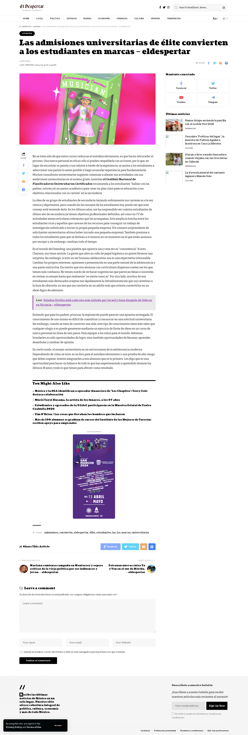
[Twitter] (164, 7)
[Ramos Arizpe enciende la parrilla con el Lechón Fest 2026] (174, 125)
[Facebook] (160, 7)
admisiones (51, 532)
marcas (126, 532)
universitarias (140, 532)
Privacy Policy (14, 727)
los (118, 532)
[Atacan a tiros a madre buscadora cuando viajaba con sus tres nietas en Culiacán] (174, 159)
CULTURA (189, 148)
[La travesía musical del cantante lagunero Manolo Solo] (174, 177)
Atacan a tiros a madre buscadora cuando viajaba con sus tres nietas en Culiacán (206, 158)
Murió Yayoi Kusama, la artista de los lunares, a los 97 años (77, 400)
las (114, 532)
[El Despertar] (32, 8)
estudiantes (103, 532)
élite (92, 532)
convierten (66, 532)
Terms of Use (34, 727)
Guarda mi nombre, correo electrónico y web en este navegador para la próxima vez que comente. (75, 652)
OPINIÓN (27, 33)
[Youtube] (181, 99)
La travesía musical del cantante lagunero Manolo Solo (205, 174)
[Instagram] (168, 7)
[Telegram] (213, 99)
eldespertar (81, 532)
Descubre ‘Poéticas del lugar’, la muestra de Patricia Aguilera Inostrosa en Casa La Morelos (204, 140)
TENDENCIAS (190, 128)
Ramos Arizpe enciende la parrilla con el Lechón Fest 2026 (205, 122)
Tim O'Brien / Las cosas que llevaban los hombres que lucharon (80, 414)
